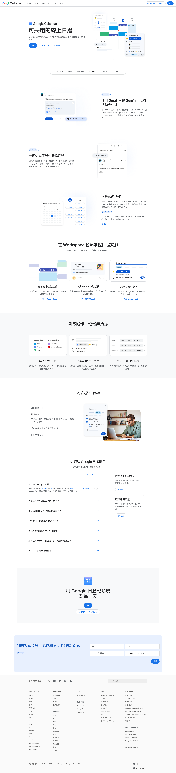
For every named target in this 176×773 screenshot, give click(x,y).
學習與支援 (129, 692)
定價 (54, 3)
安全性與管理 (58, 692)
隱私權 (44, 764)
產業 (43, 3)
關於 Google (59, 764)
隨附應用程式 (34, 692)
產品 (36, 3)
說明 (78, 764)
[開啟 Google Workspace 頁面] (12, 3)
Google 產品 (70, 764)
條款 (50, 764)
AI (49, 3)
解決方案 (28, 3)
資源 (61, 3)
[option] (59, 71)
